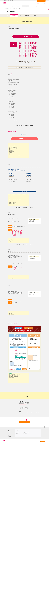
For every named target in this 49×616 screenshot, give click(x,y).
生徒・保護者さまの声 (9, 431)
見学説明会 (24, 138)
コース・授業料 (17, 430)
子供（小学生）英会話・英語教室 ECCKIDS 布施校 (13, 8)
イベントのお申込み (26, 36)
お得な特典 (9, 435)
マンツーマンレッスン (25, 433)
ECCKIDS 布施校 (11, 11)
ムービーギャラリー (9, 436)
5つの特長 (8, 430)
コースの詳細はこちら (24, 191)
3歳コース (17, 433)
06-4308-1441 (30, 419)
